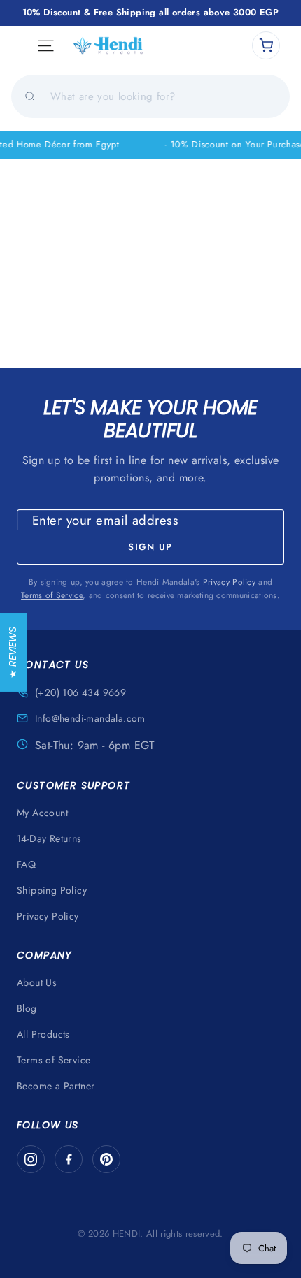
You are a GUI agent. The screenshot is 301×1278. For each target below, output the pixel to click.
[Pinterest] (106, 1159)
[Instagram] (31, 1159)
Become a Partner (55, 1086)
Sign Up (150, 546)
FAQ (26, 864)
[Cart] (266, 45)
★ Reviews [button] (13, 652)
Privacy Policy (229, 582)
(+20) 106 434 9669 (80, 692)
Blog (27, 1008)
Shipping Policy (52, 890)
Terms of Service (52, 595)
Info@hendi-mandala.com (90, 718)
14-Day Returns (49, 838)
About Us (37, 982)
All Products (43, 1034)
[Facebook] (69, 1159)
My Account (42, 813)
